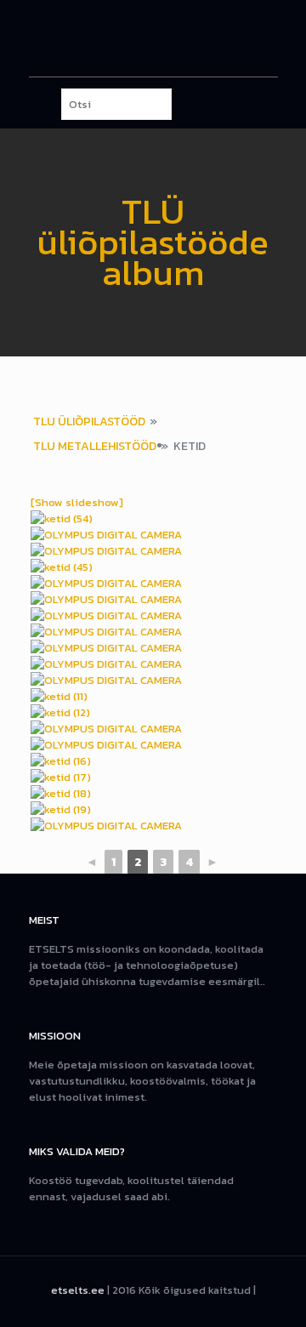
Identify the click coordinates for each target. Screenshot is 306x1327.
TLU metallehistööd (94, 446)
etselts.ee (78, 1290)
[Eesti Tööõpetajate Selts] (153, 38)
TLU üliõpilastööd (89, 421)
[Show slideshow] (77, 502)
